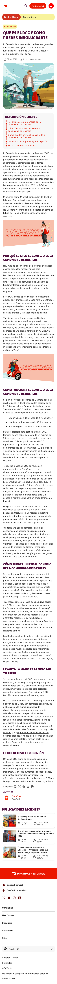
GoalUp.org (20, 512)
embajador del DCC (39, 197)
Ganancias (7, 907)
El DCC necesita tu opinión (21, 145)
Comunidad (10, 26)
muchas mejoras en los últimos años (21, 485)
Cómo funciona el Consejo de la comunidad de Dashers (24, 129)
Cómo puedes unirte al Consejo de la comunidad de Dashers (26, 136)
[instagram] (14, 898)
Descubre (7, 923)
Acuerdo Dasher (10, 957)
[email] (28, 786)
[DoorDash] (5, 6)
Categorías (28, 17)
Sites (4, 938)
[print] (32, 786)
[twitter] (3, 898)
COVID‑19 (7, 968)
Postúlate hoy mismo (42, 781)
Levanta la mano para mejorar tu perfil (27, 141)
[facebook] (23, 786)
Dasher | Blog (11, 17)
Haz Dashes (8, 915)
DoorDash (17, 796)
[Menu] (51, 6)
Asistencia (7, 930)
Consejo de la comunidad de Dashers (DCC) (28, 153)
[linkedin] (15, 786)
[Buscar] (25, 5)
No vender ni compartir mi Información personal (25, 973)
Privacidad (7, 963)
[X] (19, 786)
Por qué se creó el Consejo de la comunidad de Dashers (24, 123)
